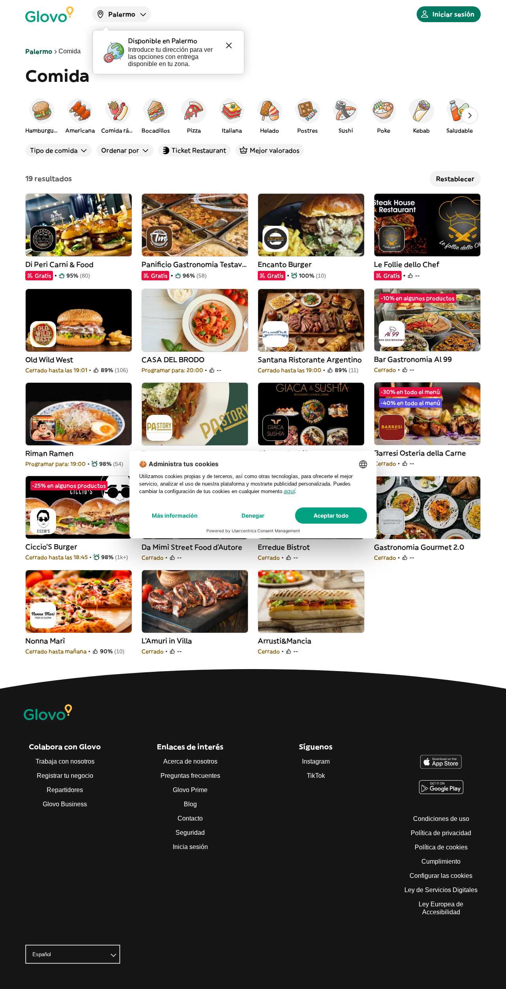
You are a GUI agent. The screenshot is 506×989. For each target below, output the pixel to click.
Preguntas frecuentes (190, 775)
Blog (190, 804)
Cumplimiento (441, 861)
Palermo (38, 51)
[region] (253, 115)
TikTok (316, 775)
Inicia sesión (190, 846)
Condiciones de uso (441, 818)
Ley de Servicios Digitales (441, 890)
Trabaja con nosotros (65, 761)
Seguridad (190, 832)
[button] (42, 115)
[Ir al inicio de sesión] (49, 14)
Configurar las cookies (441, 875)
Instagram (316, 761)
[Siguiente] (470, 115)
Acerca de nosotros (190, 761)
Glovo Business (65, 804)
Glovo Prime (190, 790)
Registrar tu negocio (65, 775)
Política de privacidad (441, 833)
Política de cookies (441, 847)
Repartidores (65, 790)
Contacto (190, 818)
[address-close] (229, 45)
